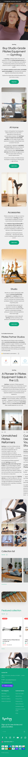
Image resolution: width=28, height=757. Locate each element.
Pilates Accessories (6, 701)
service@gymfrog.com (11, 679)
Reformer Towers (5, 696)
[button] (3, 643)
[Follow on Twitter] (6, 738)
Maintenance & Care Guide (20, 710)
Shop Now (14, 81)
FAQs (17, 713)
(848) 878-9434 (8, 682)
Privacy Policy (19, 698)
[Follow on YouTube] (18, 738)
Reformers (3, 693)
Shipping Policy (19, 701)
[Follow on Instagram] (10, 738)
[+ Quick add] (20, 636)
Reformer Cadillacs (5, 698)
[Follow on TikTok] (22, 738)
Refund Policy (19, 696)
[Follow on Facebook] (2, 738)
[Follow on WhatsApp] (25, 738)
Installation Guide (20, 706)
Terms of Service (19, 703)
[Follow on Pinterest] (14, 738)
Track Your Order (20, 693)
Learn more (14, 165)
